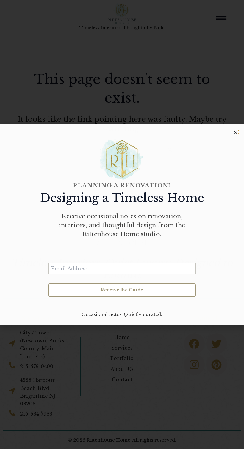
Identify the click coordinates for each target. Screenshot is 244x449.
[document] (122, 224)
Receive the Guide (122, 290)
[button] (236, 132)
